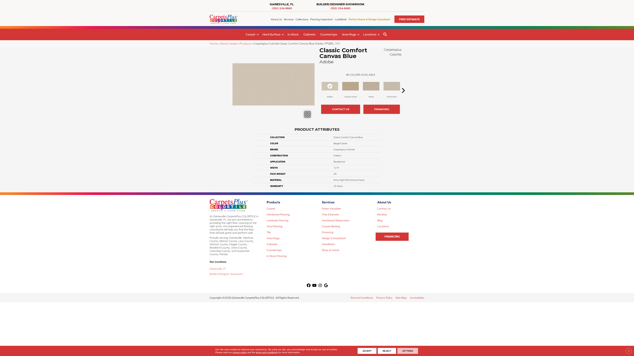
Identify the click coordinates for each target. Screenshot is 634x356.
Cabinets (309, 34)
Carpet (250, 34)
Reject (387, 351)
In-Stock (293, 34)
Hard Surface (272, 34)
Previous (317, 85)
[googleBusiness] (326, 285)
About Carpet (228, 43)
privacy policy (240, 352)
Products (245, 43)
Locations (369, 34)
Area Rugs (349, 34)
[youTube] (314, 285)
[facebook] (308, 285)
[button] (409, 19)
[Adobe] (330, 86)
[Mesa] (371, 86)
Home (213, 43)
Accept (367, 351)
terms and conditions (267, 352)
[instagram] (320, 285)
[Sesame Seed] (350, 86)
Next (403, 85)
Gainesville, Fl (217, 268)
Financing (381, 109)
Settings (407, 351)
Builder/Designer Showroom (226, 273)
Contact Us (340, 109)
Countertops (328, 34)
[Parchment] (392, 86)
